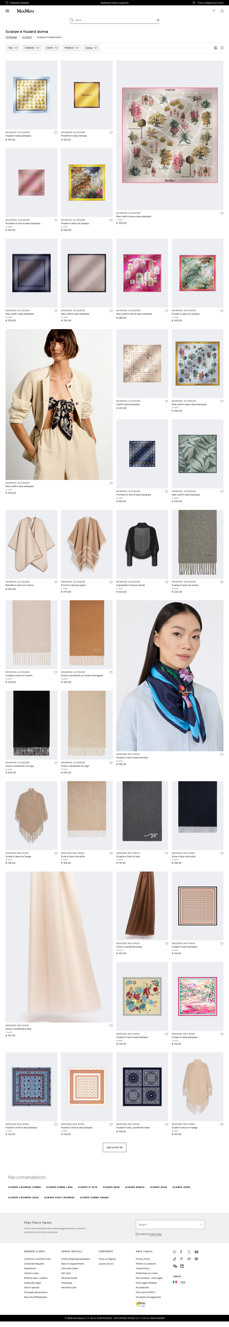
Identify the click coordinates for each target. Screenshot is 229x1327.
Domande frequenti (34, 1263)
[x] (189, 1252)
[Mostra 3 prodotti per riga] (215, 47)
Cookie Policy (143, 1268)
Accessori (27, 37)
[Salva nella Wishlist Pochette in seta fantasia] (111, 132)
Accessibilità (142, 1287)
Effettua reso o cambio (35, 1278)
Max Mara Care (68, 1287)
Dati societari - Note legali (149, 1278)
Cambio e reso (31, 1273)
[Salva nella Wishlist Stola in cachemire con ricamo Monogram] (111, 672)
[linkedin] (182, 1266)
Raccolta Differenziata (35, 1297)
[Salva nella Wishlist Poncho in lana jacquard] (111, 582)
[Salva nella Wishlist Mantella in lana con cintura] (55, 582)
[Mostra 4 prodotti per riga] (222, 47)
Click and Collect (70, 1268)
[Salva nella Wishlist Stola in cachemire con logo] (55, 763)
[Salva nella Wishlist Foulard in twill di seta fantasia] (221, 754)
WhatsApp (66, 1282)
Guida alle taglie (32, 1282)
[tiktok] (175, 1259)
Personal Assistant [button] (34, 3)
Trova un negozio (107, 1258)
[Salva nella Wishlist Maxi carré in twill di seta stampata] (166, 311)
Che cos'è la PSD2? (146, 1292)
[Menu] (7, 11)
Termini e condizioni (146, 1263)
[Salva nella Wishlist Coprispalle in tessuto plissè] (166, 582)
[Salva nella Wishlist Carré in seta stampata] (166, 401)
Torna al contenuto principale (18, 2)
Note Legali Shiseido (146, 1282)
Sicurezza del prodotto (35, 1292)
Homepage (11, 37)
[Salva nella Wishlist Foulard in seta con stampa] (111, 220)
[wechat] (175, 1266)
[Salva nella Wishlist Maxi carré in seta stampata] (55, 311)
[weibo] (189, 1259)
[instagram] (175, 1252)
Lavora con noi (106, 1263)
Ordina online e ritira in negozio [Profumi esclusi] (114, 2)
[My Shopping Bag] (222, 11)
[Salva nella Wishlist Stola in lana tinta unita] (111, 853)
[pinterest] (182, 1259)
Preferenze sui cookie (147, 1273)
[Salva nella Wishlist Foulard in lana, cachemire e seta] (166, 1124)
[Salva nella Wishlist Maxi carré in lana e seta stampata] (221, 213)
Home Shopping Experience (75, 1258)
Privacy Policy (155, 1234)
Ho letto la (150, 1234)
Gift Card (66, 1273)
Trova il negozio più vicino (210, 2)
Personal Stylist (69, 1278)
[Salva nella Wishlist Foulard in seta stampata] (55, 132)
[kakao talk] (196, 1259)
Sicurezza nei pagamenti (148, 1297)
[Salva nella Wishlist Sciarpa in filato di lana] (166, 853)
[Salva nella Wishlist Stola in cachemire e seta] (111, 1026)
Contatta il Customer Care (37, 1258)
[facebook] (182, 1252)
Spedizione (30, 1268)
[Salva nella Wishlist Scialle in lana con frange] (55, 853)
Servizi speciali (31, 1287)
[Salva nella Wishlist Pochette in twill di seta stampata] (55, 220)
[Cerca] (157, 20)
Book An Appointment (72, 1263)
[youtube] (196, 1252)
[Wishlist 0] (213, 11)
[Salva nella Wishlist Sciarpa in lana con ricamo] (221, 582)
